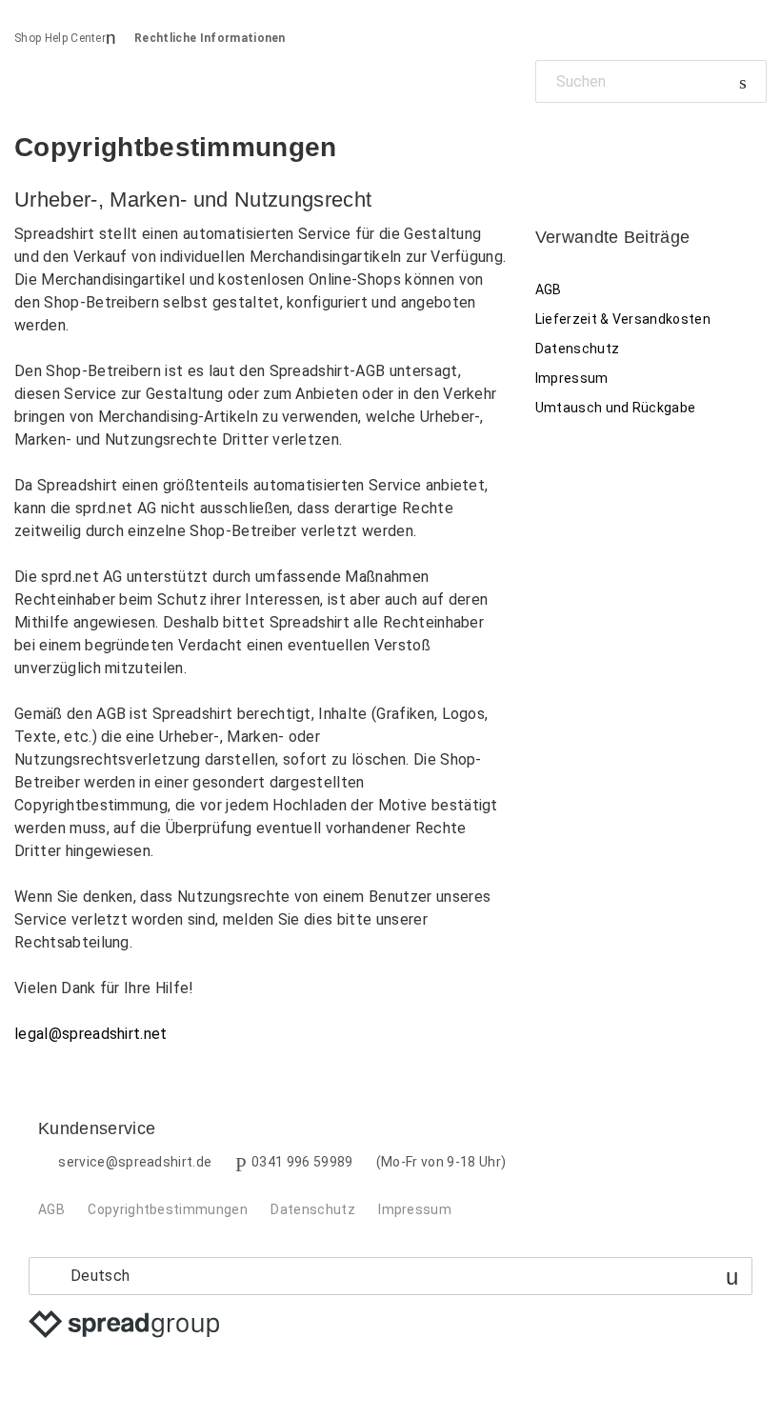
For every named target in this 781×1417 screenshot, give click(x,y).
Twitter (582, 146)
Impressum (572, 378)
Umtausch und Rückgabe (615, 407)
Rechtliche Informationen (210, 38)
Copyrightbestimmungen (168, 1209)
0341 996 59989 (301, 1161)
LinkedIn (615, 146)
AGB (548, 289)
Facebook (550, 146)
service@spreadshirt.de (134, 1161)
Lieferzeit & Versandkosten (623, 319)
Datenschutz (577, 348)
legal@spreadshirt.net (91, 1034)
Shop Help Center (60, 38)
